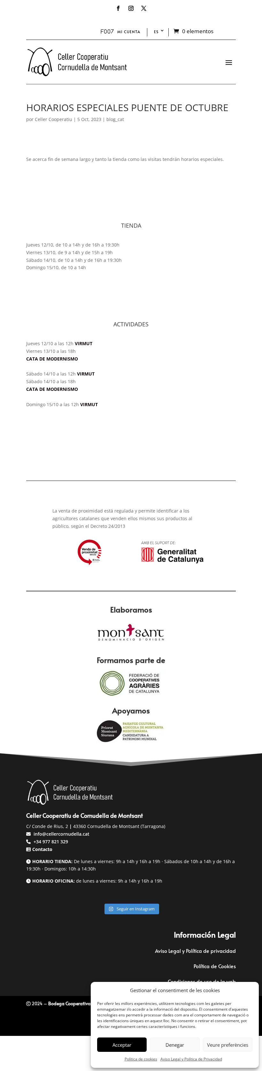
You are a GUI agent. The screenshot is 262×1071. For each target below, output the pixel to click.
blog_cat (115, 119)
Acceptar (121, 1045)
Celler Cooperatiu (53, 119)
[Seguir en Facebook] (118, 8)
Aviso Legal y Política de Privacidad (191, 1059)
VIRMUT (83, 343)
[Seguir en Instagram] (131, 8)
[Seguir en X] (144, 8)
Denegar (175, 1045)
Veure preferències (227, 1045)
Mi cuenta (128, 31)
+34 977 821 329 (50, 842)
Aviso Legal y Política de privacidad (195, 950)
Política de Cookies (215, 965)
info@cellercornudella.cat (61, 834)
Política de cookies (141, 1059)
